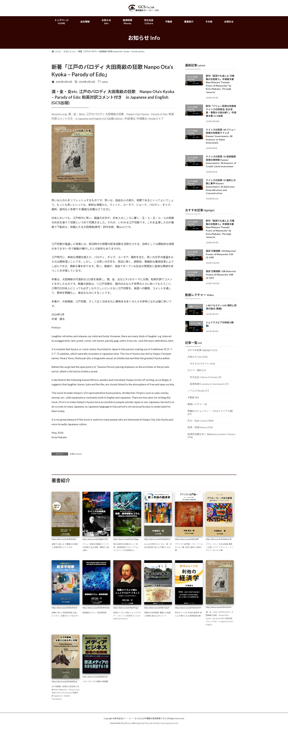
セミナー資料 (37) (197, 370)
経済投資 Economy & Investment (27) (209, 383)
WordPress (126, 723)
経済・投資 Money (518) (200, 427)
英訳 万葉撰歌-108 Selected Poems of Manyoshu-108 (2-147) (221, 274)
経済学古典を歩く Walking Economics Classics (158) (212, 436)
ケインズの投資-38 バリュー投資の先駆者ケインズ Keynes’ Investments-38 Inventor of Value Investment (221, 136)
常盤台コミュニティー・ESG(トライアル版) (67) (210, 412)
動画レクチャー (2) (197, 404)
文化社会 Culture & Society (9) (205, 377)
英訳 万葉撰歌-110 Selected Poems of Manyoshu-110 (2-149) (221, 254)
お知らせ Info (76, 454)
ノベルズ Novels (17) (198, 390)
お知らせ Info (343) (198, 356)
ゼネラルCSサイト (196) (202, 363)
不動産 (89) (193, 397)
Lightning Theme (143, 723)
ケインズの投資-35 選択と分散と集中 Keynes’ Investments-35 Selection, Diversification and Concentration (221, 187)
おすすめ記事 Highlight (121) (202, 349)
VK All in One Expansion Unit (165, 723)
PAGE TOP (278, 704)
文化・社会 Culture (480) (201, 420)
